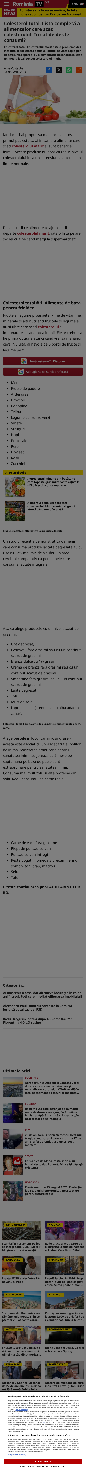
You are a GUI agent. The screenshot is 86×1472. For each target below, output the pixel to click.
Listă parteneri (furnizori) (17, 1455)
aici (43, 1422)
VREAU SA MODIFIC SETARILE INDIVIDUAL (43, 1466)
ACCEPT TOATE (43, 1461)
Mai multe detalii (22, 1410)
